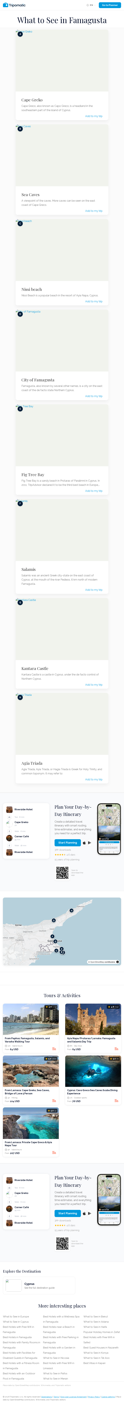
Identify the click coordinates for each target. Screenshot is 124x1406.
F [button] (52, 936)
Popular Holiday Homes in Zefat (101, 1332)
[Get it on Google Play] (90, 842)
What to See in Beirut (95, 1316)
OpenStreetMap (97, 961)
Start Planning (67, 842)
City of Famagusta (37, 379)
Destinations (46, 1397)
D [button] (55, 941)
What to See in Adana (96, 1321)
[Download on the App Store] (84, 842)
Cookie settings (108, 1397)
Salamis (28, 569)
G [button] (54, 920)
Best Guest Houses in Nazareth (101, 1347)
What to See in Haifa (95, 1326)
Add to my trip (94, 116)
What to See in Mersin (55, 1378)
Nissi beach (31, 289)
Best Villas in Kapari (94, 1363)
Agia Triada (31, 763)
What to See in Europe (16, 1316)
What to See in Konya (95, 1352)
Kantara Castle (34, 668)
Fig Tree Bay (32, 474)
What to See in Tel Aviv (96, 1358)
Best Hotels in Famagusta (17, 1337)
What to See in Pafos (55, 1373)
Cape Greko (32, 99)
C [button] (56, 950)
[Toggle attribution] (117, 962)
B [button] (61, 952)
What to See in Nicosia (56, 1358)
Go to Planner (110, 5)
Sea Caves (30, 194)
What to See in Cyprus (16, 1321)
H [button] (71, 910)
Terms (56, 1397)
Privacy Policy (94, 1397)
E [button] (61, 948)
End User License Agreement (74, 1397)
